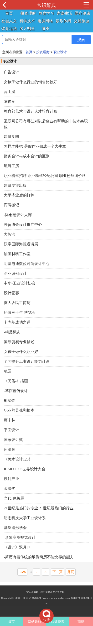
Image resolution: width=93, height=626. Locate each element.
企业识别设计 (15, 273)
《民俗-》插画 (16, 381)
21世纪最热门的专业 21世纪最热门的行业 (38, 508)
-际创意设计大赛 (18, 215)
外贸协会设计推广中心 (23, 224)
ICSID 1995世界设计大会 (24, 469)
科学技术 (27, 21)
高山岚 (9, 92)
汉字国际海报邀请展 (21, 244)
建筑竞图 (11, 137)
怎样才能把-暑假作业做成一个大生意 (35, 146)
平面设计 (11, 430)
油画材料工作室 (17, 254)
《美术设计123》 (18, 459)
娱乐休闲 (63, 21)
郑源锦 (9, 400)
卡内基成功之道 (17, 322)
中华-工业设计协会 (20, 283)
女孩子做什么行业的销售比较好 (30, 82)
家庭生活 (64, 13)
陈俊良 (9, 101)
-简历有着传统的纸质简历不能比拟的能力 (39, 557)
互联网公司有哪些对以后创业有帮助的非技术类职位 (46, 124)
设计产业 (11, 479)
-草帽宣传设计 (16, 391)
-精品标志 (12, 332)
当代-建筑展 (14, 498)
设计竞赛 (11, 293)
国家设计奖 (13, 440)
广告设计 (11, 72)
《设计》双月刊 (17, 547)
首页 (9, 13)
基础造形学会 (15, 528)
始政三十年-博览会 (20, 312)
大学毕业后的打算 (19, 195)
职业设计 (60, 52)
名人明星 (27, 28)
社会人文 (9, 21)
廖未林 (9, 420)
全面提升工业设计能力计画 (27, 361)
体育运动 (9, 28)
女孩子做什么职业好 (21, 352)
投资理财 (28, 13)
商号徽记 (11, 205)
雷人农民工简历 (17, 303)
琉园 (7, 371)
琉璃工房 (11, 166)
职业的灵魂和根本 (19, 410)
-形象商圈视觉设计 (20, 537)
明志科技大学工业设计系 (25, 518)
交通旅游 (81, 21)
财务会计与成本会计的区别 (27, 156)
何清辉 (9, 449)
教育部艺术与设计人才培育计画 (30, 111)
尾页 (70, 572)
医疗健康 (82, 13)
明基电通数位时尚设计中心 (27, 264)
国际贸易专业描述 (19, 342)
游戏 (45, 28)
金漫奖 (9, 488)
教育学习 (46, 13)
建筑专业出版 (15, 185)
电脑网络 (45, 21)
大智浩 (9, 234)
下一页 (57, 572)
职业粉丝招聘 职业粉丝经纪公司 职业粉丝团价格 (45, 176)
